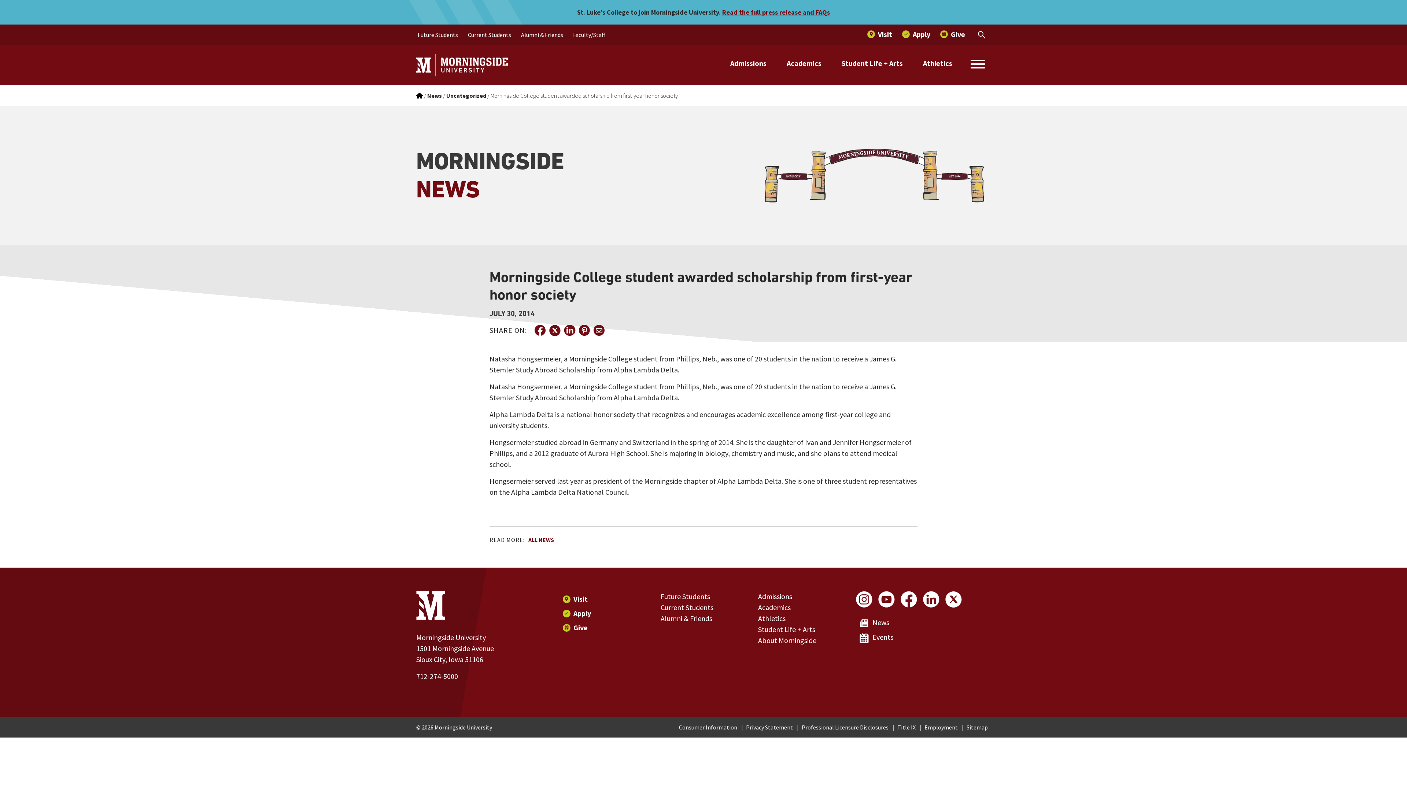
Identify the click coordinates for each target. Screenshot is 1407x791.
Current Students (687, 607)
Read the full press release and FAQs (776, 12)
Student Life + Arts (872, 63)
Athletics (937, 63)
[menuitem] (438, 34)
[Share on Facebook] (540, 330)
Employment (941, 727)
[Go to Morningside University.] (419, 95)
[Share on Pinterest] (584, 330)
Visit (580, 599)
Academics (804, 63)
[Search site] (978, 65)
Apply (582, 613)
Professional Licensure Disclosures (845, 727)
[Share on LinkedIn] (569, 330)
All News (541, 539)
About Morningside (787, 640)
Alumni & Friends (686, 618)
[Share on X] (554, 330)
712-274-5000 (437, 676)
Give (580, 627)
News (880, 622)
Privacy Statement (769, 727)
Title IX (906, 727)
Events (882, 637)
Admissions (748, 63)
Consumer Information (708, 727)
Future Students (685, 596)
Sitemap (977, 727)
